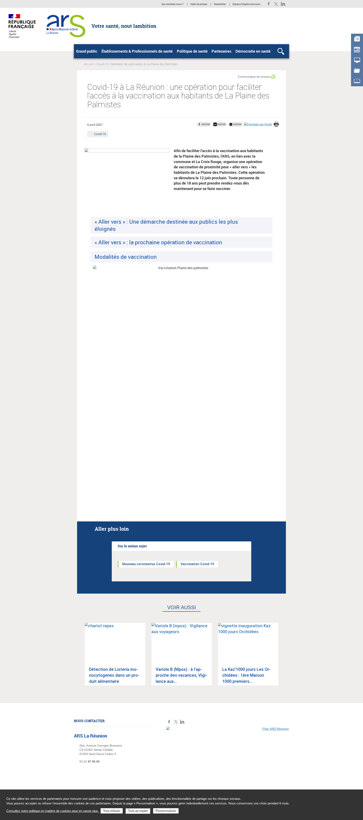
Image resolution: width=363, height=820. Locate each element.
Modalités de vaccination (126, 256)
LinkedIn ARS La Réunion (283, 4)
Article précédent (78, 658)
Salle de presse (198, 4)
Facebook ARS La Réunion (269, 4)
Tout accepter (138, 811)
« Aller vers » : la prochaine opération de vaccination (158, 242)
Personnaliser (165, 811)
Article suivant (284, 658)
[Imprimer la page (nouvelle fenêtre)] (276, 125)
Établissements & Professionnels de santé (137, 51)
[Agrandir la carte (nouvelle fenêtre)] (227, 756)
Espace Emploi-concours (246, 4)
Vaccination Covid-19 (197, 564)
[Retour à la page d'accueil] (65, 26)
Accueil (88, 64)
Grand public (86, 51)
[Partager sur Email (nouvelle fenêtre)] (258, 124)
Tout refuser (111, 811)
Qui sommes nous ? (173, 4)
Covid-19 (100, 134)
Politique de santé (192, 51)
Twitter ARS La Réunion (276, 4)
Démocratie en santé (253, 51)
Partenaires (221, 51)
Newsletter (220, 4)
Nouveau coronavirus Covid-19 (146, 564)
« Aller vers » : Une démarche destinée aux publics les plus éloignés (166, 225)
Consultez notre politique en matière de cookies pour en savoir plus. (53, 811)
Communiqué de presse (254, 76)
